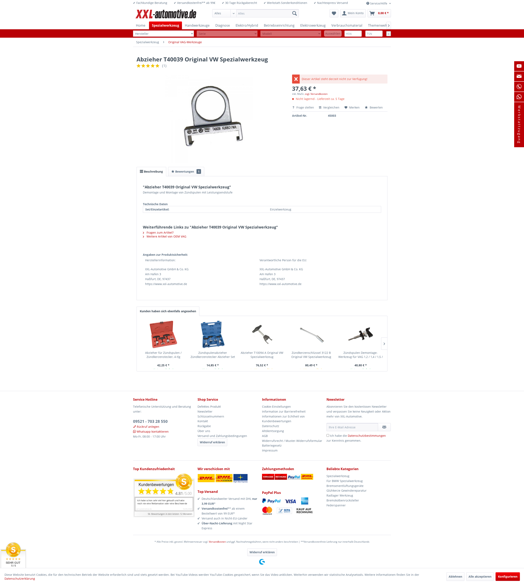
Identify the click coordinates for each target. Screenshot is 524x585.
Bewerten (376, 107)
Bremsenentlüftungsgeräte (345, 486)
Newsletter (205, 411)
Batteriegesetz (272, 445)
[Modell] (290, 34)
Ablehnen (455, 576)
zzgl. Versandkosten (316, 94)
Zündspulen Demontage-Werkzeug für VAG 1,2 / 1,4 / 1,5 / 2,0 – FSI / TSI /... (360, 355)
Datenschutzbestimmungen (367, 436)
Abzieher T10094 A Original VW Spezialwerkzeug (262, 355)
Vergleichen (330, 107)
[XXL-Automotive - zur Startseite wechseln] (166, 14)
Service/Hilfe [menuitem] (378, 3)
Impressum (270, 450)
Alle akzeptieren (480, 576)
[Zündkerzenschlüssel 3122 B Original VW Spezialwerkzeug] (311, 334)
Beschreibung (153, 171)
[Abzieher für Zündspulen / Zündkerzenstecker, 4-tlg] (163, 334)
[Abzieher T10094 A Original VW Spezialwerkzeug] (262, 334)
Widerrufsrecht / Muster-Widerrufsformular (292, 441)
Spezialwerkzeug (337, 476)
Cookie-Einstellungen (276, 406)
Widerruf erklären (212, 442)
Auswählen (332, 33)
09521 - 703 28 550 (150, 421)
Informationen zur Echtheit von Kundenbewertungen (283, 418)
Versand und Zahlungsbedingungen (222, 436)
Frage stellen (305, 107)
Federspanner (336, 505)
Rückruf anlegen (147, 427)
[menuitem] (255, 13)
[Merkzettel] (334, 13)
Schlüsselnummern (211, 416)
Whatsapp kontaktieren (152, 431)
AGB (265, 436)
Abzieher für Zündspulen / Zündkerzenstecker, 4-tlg (163, 355)
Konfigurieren (507, 576)
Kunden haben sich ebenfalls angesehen (168, 311)
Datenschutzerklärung (20, 578)
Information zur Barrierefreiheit (284, 411)
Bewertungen (187, 171)
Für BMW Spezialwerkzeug (344, 481)
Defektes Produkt (209, 406)
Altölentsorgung (273, 431)
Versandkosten (217, 541)
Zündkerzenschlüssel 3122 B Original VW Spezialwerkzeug (311, 355)
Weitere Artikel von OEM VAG (166, 236)
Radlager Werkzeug (339, 495)
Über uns (204, 431)
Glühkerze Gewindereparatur (346, 490)
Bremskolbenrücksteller (342, 500)
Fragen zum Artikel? (160, 232)
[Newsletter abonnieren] (384, 427)
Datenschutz (270, 426)
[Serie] (227, 34)
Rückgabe (204, 426)
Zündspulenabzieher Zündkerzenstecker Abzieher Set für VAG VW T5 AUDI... (213, 355)
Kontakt (203, 421)
